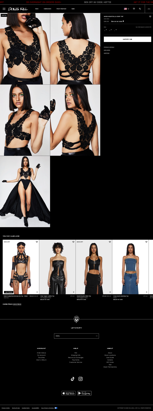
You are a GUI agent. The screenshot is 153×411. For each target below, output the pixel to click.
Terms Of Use (16, 408)
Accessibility (35, 408)
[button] (43, 2)
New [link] (36, 9)
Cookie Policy (26, 408)
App (110, 364)
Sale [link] (73, 9)
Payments (75, 360)
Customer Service (75, 362)
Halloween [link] (47, 9)
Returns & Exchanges (75, 357)
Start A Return (41, 360)
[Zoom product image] (25, 48)
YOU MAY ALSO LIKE (11, 236)
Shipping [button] (106, 53)
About (110, 353)
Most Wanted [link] (61, 9)
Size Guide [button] (107, 50)
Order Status (41, 353)
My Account (41, 355)
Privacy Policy (6, 408)
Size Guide (110, 357)
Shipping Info (75, 355)
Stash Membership (110, 367)
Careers (110, 360)
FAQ (75, 353)
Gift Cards (110, 362)
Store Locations (110, 355)
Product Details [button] (109, 47)
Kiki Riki (106, 18)
